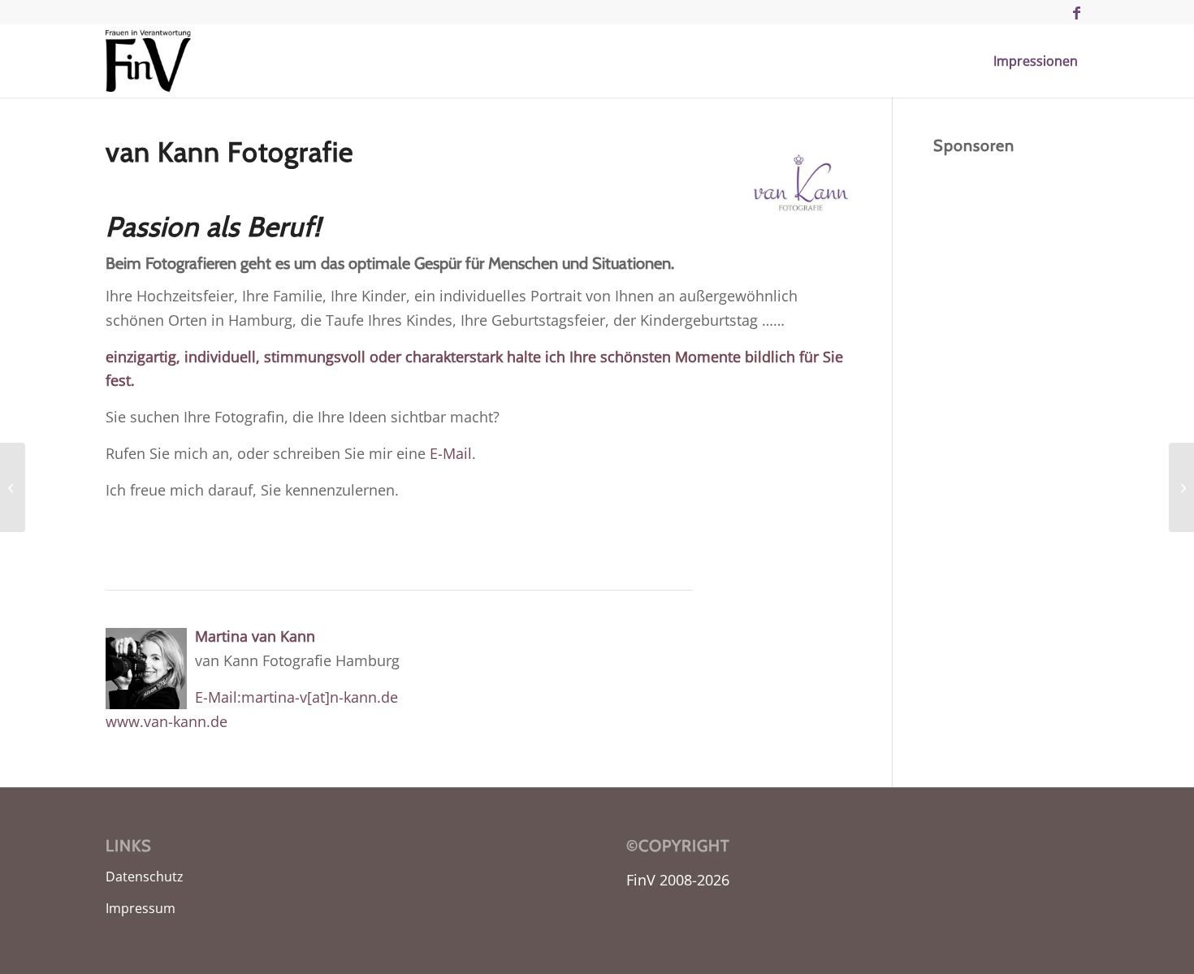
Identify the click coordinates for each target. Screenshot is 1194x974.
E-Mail (451, 453)
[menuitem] (1035, 60)
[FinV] (148, 60)
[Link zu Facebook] (1076, 12)
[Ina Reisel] (1181, 487)
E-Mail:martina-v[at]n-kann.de (296, 697)
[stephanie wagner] (12, 487)
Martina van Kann (255, 636)
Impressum (140, 908)
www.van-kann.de (166, 721)
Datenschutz (145, 876)
